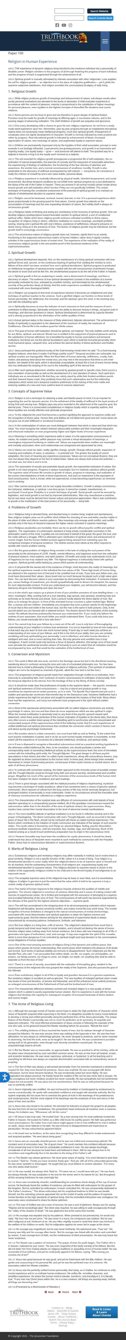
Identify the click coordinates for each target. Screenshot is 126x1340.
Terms (53, 1322)
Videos (50, 1310)
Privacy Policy (67, 1322)
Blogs (69, 1307)
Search (62, 1319)
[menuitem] (105, 41)
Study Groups (69, 1313)
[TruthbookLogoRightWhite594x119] (63, 41)
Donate (52, 1316)
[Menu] (105, 41)
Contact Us (57, 1307)
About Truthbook (67, 1316)
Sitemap (63, 1325)
